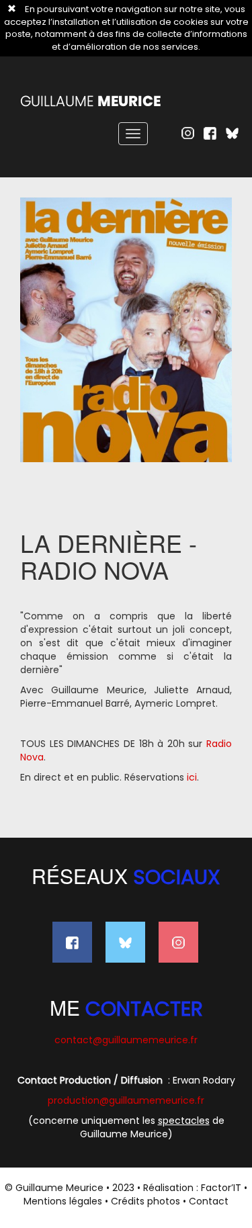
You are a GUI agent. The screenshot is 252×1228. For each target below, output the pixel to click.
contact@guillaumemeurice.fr (126, 1040)
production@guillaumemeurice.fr (126, 1100)
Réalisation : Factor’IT (192, 1187)
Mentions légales (63, 1201)
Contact (208, 1201)
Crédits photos (145, 1201)
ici (192, 777)
